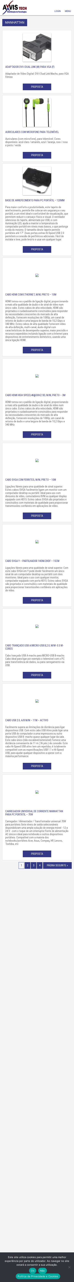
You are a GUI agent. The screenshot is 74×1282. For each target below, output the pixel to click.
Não (42, 1270)
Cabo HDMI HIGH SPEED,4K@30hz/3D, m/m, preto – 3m (35, 395)
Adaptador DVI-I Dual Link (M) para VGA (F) (29, 66)
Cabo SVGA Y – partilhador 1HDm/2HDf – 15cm (32, 560)
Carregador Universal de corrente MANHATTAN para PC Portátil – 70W (34, 813)
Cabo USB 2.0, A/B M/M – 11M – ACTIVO (26, 720)
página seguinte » (57, 865)
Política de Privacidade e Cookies (38, 1276)
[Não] (69, 1267)
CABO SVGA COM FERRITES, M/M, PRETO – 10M (30, 479)
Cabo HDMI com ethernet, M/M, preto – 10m (30, 294)
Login (57, 6)
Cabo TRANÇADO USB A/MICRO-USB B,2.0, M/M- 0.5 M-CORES (34, 647)
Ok (32, 1270)
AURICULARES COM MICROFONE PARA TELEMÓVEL (32, 131)
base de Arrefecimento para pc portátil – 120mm (35, 200)
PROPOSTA (37, 86)
